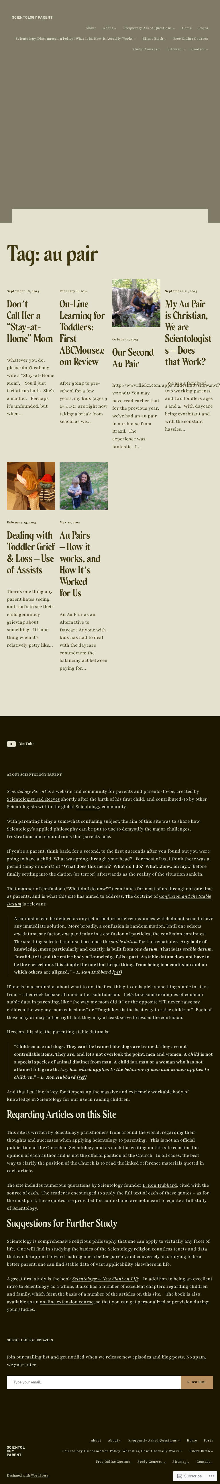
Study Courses (144, 49)
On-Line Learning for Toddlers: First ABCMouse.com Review (82, 334)
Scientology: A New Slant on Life (105, 1279)
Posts (203, 28)
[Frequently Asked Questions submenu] (174, 28)
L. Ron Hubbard (160, 1185)
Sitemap (175, 49)
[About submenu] (115, 28)
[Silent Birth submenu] (165, 39)
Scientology (88, 806)
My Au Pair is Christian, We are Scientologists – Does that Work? (188, 334)
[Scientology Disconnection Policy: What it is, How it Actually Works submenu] (135, 39)
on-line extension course (66, 1302)
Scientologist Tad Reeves (33, 799)
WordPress (39, 1475)
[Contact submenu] (207, 49)
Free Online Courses (190, 39)
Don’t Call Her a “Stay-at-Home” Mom (30, 323)
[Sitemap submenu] (183, 49)
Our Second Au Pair (133, 359)
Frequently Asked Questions (147, 28)
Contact (198, 49)
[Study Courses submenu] (159, 49)
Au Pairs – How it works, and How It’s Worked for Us (80, 565)
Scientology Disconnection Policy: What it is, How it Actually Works (74, 39)
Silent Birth (153, 39)
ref (117, 972)
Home (187, 28)
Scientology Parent (32, 17)
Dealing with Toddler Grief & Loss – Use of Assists (31, 554)
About (91, 28)
